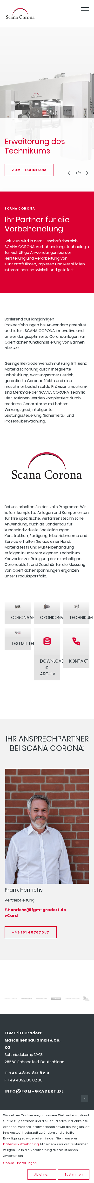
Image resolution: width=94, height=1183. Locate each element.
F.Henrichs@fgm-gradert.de (35, 910)
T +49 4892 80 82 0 (27, 1073)
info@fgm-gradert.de (34, 1091)
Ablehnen (41, 1174)
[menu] (85, 10)
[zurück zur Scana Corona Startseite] (19, 18)
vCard (11, 915)
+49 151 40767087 (30, 932)
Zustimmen (74, 1174)
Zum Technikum (29, 169)
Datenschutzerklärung (21, 1144)
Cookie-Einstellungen (20, 1163)
